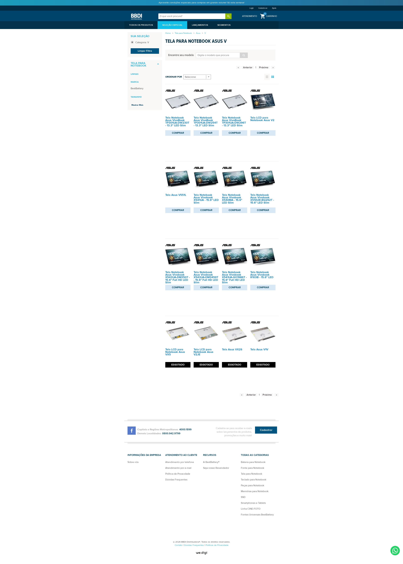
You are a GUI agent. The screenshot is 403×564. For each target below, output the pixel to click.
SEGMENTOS (223, 25)
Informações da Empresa (144, 455)
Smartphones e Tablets (253, 503)
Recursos (209, 455)
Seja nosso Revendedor (216, 468)
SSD (243, 497)
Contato (179, 545)
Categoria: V (142, 42)
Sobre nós (133, 462)
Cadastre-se (262, 8)
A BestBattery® (211, 462)
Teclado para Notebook (253, 479)
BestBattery (137, 88)
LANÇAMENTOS (200, 25)
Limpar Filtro (145, 51)
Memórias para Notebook (254, 491)
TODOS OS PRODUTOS (141, 25)
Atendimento (249, 16)
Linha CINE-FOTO (250, 508)
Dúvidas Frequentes (176, 479)
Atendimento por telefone (179, 462)
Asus (198, 33)
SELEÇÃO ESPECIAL (172, 25)
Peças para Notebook (252, 485)
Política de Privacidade (177, 473)
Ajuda (274, 8)
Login (252, 8)
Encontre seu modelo (181, 55)
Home (168, 33)
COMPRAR (178, 132)
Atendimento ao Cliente (181, 455)
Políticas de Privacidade (217, 545)
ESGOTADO (177, 364)
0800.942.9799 (171, 433)
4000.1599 (185, 429)
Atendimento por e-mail (178, 468)
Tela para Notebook (183, 33)
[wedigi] (201, 553)
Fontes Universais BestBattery (257, 514)
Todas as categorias (255, 455)
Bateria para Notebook (253, 462)
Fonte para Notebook (252, 468)
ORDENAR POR (173, 76)
